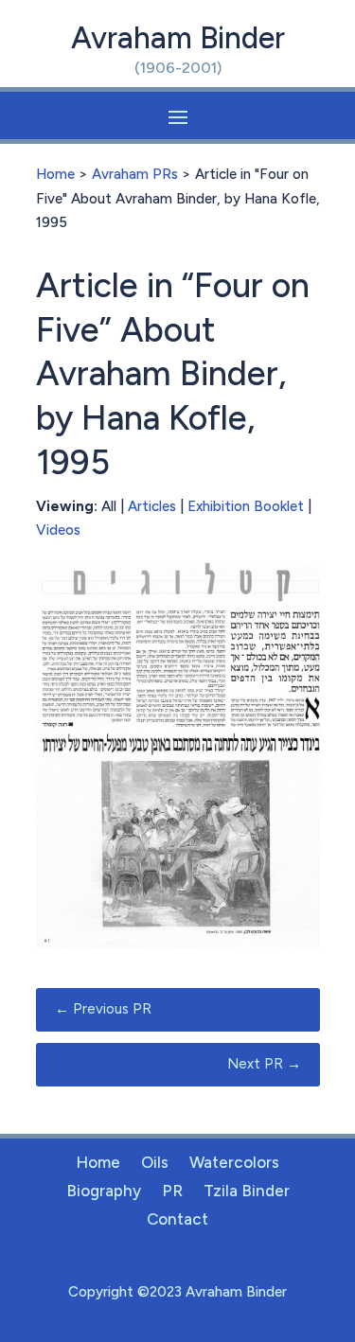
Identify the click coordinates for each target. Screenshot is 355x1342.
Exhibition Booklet (245, 506)
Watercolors (234, 1164)
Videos (58, 530)
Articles (152, 506)
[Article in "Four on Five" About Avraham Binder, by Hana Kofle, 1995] (178, 943)
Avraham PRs (135, 174)
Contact (177, 1220)
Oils (155, 1164)
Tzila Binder (247, 1192)
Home (55, 174)
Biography (103, 1192)
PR (172, 1192)
